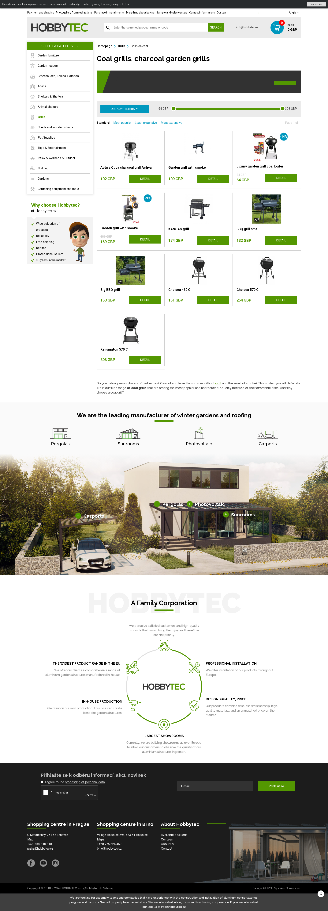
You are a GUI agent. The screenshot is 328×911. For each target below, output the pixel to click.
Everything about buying (140, 12)
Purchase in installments (109, 12)
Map (30, 839)
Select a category (58, 46)
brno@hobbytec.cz (109, 848)
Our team (222, 12)
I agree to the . (75, 782)
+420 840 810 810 (39, 844)
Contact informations (202, 12)
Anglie (293, 12)
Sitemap (108, 888)
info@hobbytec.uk (247, 27)
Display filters (123, 109)
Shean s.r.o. (293, 888)
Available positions (174, 835)
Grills (121, 46)
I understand (316, 4)
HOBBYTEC (69, 888)
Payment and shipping (40, 12)
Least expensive (146, 123)
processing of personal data (85, 782)
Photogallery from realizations (74, 12)
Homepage (104, 46)
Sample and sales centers (171, 12)
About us (167, 844)
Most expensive (171, 123)
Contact (166, 848)
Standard (103, 123)
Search (216, 27)
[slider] (174, 108)
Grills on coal (139, 46)
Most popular (122, 123)
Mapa (100, 839)
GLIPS (267, 888)
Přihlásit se (276, 786)
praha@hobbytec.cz (40, 848)
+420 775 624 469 (109, 844)
